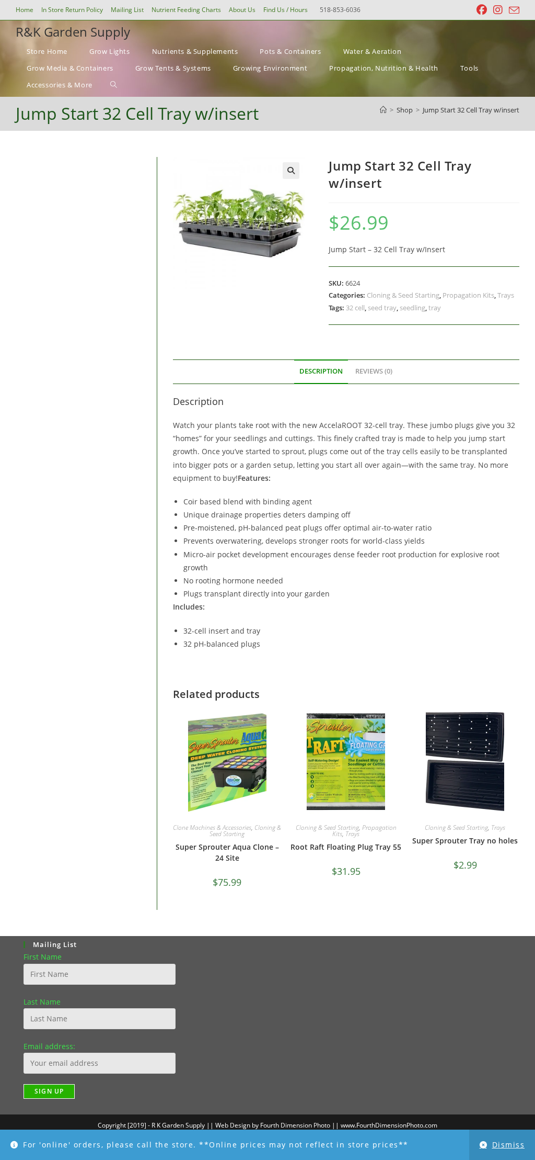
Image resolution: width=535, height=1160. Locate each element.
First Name (43, 957)
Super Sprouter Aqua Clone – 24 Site (227, 852)
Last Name (42, 1002)
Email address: (49, 1046)
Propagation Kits (468, 295)
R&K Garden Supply (73, 31)
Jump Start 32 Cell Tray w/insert (471, 110)
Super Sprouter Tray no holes (465, 841)
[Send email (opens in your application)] (512, 10)
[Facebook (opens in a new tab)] (481, 10)
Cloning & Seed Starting (403, 295)
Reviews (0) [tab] (373, 371)
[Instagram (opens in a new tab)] (498, 10)
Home (24, 9)
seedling (412, 307)
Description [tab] (321, 371)
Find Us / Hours (285, 9)
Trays (505, 295)
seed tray (382, 307)
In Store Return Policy (72, 9)
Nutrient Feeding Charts (186, 9)
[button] (291, 170)
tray (434, 307)
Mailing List (127, 9)
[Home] (383, 110)
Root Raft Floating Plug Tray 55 (345, 847)
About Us (242, 9)
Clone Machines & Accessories (212, 827)
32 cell (355, 307)
